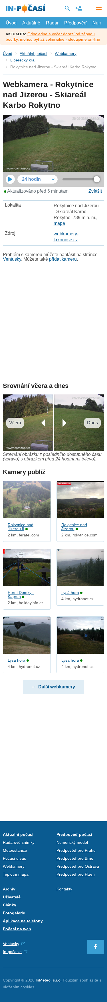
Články (9, 905)
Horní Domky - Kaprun (21, 594)
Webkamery (65, 53)
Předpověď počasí (74, 834)
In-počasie (12, 951)
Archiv (9, 889)
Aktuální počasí (33, 53)
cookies (27, 987)
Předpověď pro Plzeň (75, 874)
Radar (52, 22)
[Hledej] (67, 8)
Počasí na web (17, 929)
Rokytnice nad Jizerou (74, 526)
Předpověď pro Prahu (76, 850)
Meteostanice (15, 850)
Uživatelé (12, 897)
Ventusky (12, 259)
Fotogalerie (14, 913)
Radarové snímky (19, 842)
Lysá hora (70, 592)
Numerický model (72, 842)
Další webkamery (56, 686)
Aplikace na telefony (23, 921)
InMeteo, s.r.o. (49, 980)
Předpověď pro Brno (74, 858)
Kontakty (64, 889)
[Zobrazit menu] (98, 8)
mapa (59, 223)
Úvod (11, 22)
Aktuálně (31, 22)
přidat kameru (63, 259)
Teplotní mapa (16, 874)
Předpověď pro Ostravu (77, 866)
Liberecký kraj (22, 60)
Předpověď (75, 22)
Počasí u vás (14, 858)
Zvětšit (95, 191)
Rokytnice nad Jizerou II (20, 526)
